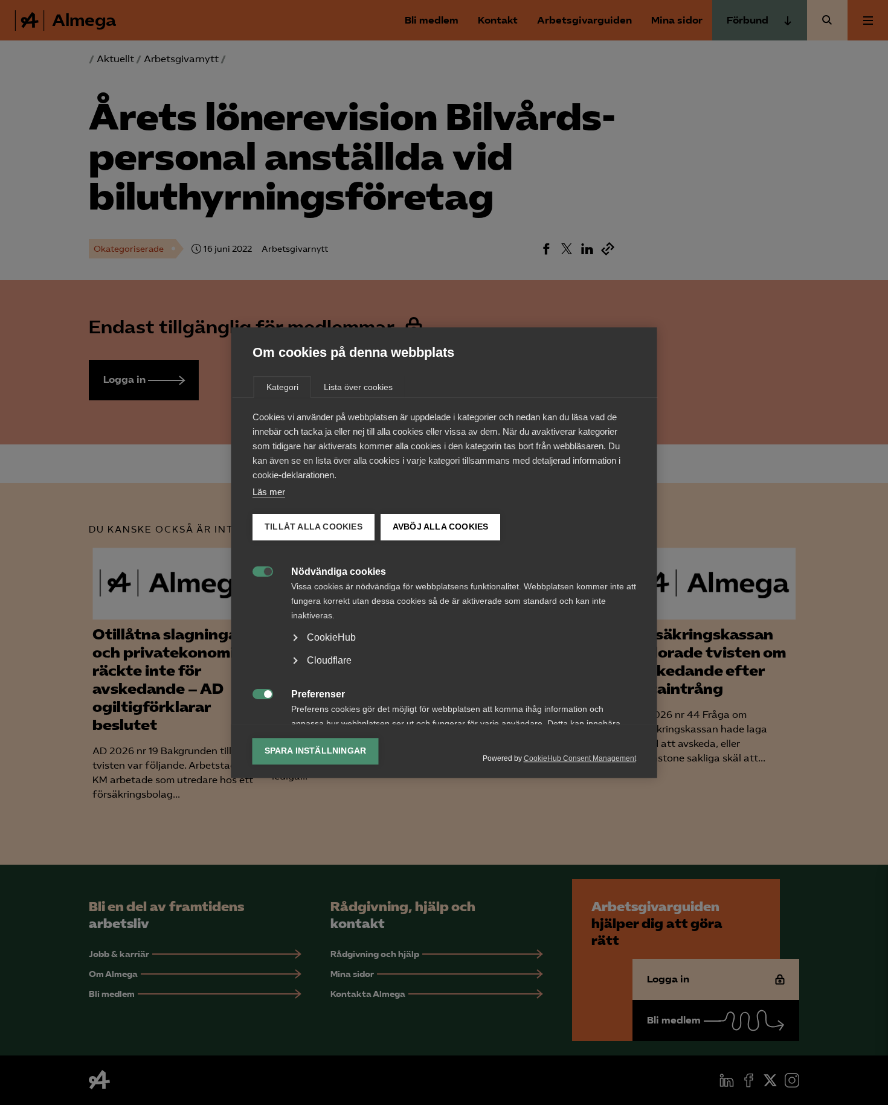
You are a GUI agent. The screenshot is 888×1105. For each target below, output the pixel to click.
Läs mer (269, 492)
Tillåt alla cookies (313, 526)
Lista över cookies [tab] (358, 387)
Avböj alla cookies (440, 526)
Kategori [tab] (282, 387)
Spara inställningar (316, 750)
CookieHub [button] (331, 637)
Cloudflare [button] (329, 660)
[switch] (256, 570)
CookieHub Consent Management (580, 758)
